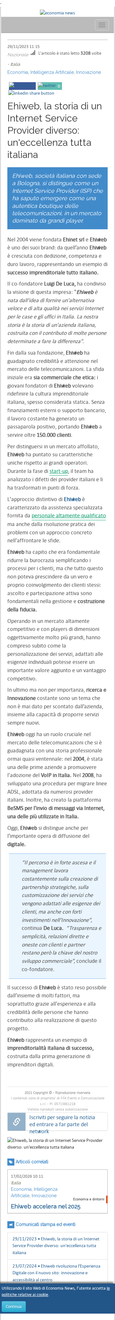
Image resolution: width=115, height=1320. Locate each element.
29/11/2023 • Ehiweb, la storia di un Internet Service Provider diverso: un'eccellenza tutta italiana (55, 1245)
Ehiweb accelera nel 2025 (45, 1206)
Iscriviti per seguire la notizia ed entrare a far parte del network (62, 1121)
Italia (15, 64)
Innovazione (88, 72)
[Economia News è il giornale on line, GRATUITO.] (57, 12)
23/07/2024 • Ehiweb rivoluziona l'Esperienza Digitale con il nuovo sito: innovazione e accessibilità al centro (56, 1272)
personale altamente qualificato (69, 516)
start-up (59, 471)
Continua (14, 1306)
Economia (17, 72)
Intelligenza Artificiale (52, 72)
